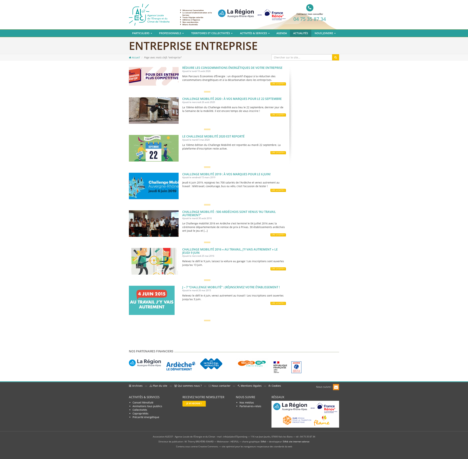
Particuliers (141, 33)
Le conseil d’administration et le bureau (197, 13)
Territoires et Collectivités (211, 33)
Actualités (300, 33)
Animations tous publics (147, 406)
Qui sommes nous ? (189, 385)
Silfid (263, 441)
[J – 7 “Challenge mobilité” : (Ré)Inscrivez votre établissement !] (152, 300)
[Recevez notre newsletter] (336, 387)
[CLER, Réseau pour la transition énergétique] (297, 420)
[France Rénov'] (252, 11)
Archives (137, 385)
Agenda (281, 33)
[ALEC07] (149, 14)
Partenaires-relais (250, 406)
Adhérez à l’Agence (191, 19)
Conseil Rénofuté (143, 402)
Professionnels (170, 33)
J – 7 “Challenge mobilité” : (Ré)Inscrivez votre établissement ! (231, 287)
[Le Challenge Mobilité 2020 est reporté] (154, 148)
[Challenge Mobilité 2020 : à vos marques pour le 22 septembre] (154, 110)
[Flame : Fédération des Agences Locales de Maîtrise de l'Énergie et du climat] (322, 420)
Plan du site (159, 385)
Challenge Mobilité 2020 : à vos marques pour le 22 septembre (232, 99)
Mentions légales (251, 385)
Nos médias (246, 402)
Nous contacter (221, 385)
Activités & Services (254, 33)
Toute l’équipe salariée (192, 17)
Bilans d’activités (190, 24)
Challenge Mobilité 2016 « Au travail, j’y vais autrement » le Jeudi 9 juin (230, 251)
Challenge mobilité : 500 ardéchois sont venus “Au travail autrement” (229, 213)
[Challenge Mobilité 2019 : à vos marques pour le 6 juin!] (154, 185)
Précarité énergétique (146, 417)
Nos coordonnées (190, 22)
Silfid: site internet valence (296, 441)
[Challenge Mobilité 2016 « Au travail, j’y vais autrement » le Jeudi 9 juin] (154, 261)
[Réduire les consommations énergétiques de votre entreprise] (154, 76)
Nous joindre (324, 33)
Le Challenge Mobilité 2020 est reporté (213, 136)
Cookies (276, 385)
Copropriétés (140, 413)
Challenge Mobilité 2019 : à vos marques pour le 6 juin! (226, 174)
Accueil (135, 57)
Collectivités (140, 410)
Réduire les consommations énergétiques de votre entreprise (232, 68)
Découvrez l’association (193, 10)
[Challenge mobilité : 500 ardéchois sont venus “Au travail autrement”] (154, 223)
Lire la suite (277, 83)
